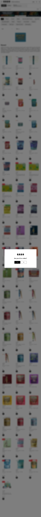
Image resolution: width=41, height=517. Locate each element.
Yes (17, 262)
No (23, 262)
